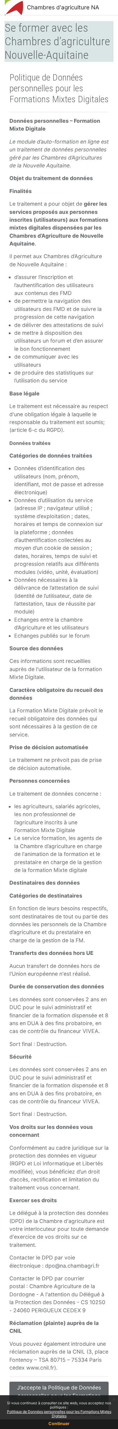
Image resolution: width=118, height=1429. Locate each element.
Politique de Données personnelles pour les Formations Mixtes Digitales (59, 1413)
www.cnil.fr (40, 1367)
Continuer (59, 1423)
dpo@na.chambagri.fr (72, 1266)
